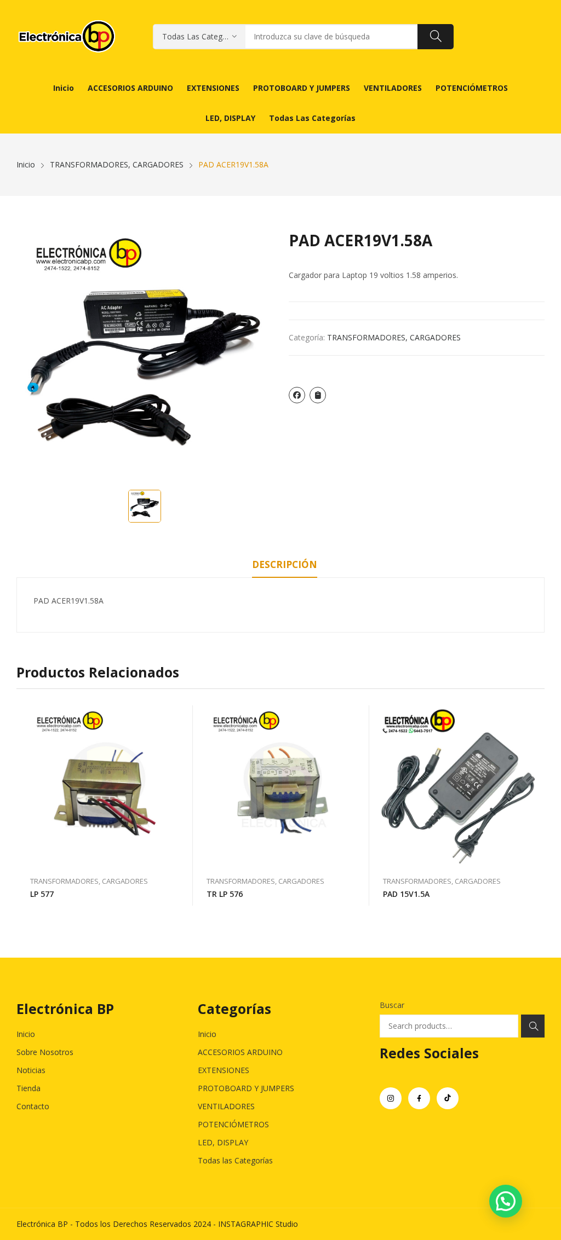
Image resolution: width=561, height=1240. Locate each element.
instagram (391, 1098)
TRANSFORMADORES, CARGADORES (394, 337)
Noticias (30, 1070)
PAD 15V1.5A (406, 894)
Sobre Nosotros (44, 1052)
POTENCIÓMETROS (233, 1124)
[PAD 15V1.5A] (457, 785)
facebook (419, 1098)
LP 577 (42, 894)
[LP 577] (105, 785)
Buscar (392, 1005)
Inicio (25, 1034)
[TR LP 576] (281, 785)
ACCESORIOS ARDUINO (240, 1052)
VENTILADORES (226, 1106)
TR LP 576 (225, 894)
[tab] (284, 566)
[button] (505, 1201)
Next (536, 805)
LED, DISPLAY (223, 1142)
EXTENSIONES (223, 1070)
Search (533, 1026)
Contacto (32, 1106)
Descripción (284, 564)
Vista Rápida (179, 716)
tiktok (448, 1098)
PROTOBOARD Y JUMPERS (246, 1088)
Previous (25, 805)
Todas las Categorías (235, 1160)
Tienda (28, 1088)
